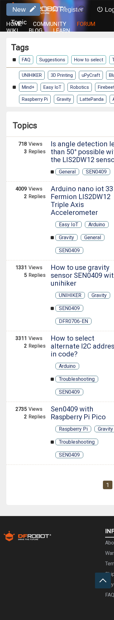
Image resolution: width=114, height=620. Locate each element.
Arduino (96, 225)
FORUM (86, 24)
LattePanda (92, 99)
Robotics (79, 87)
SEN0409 (96, 172)
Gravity (64, 99)
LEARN (61, 30)
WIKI (12, 30)
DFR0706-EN (73, 321)
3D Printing (62, 75)
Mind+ (28, 87)
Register (71, 9)
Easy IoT (52, 87)
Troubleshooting (77, 379)
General (67, 172)
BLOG (35, 30)
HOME (14, 24)
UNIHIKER (32, 75)
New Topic (19, 11)
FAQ (26, 60)
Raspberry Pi (35, 99)
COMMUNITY (49, 24)
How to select (88, 60)
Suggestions (52, 60)
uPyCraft (91, 75)
